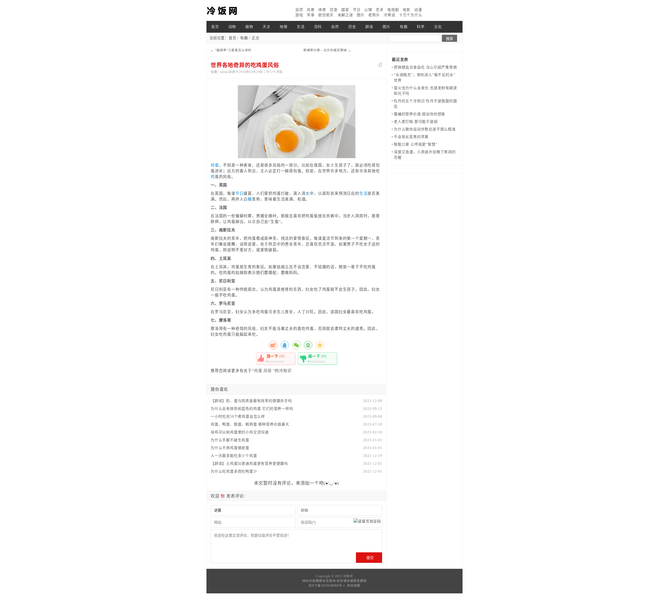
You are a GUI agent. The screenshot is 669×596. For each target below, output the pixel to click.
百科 (318, 27)
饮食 (334, 10)
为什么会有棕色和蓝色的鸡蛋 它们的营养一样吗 (252, 409)
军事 (311, 15)
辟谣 (369, 27)
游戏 (299, 15)
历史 (352, 27)
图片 (361, 15)
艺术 (380, 10)
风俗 (267, 371)
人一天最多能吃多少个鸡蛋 (234, 456)
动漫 (418, 10)
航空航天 (326, 15)
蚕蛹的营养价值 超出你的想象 (419, 114)
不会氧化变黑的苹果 (411, 137)
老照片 (374, 15)
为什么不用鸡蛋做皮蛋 (230, 448)
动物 (232, 27)
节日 (357, 10)
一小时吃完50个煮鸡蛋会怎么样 (238, 417)
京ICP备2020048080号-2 (327, 585)
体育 (322, 10)
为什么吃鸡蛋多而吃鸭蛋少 (234, 471)
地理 (283, 27)
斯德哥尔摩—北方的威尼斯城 (325, 50)
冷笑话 (389, 15)
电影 (407, 10)
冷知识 (348, 576)
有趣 (404, 27)
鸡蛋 (215, 165)
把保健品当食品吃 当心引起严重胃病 (425, 67)
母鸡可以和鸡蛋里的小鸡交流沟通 (240, 432)
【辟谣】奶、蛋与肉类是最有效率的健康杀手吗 (251, 401)
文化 (438, 27)
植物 (249, 27)
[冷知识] (232, 10)
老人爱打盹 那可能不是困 (416, 122)
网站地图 (353, 585)
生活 (301, 27)
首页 (215, 27)
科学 (421, 27)
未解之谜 (345, 15)
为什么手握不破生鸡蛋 (230, 440)
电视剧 (393, 10)
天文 (266, 27)
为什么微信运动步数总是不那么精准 (425, 129)
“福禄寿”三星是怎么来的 (233, 50)
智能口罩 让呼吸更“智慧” (415, 144)
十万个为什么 (410, 15)
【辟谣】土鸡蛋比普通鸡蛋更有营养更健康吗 (249, 464)
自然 (299, 10)
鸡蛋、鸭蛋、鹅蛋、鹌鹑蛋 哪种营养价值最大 (250, 424)
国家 (345, 10)
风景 (311, 10)
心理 (368, 10)
